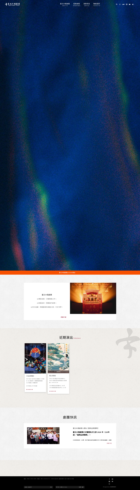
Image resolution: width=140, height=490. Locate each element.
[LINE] (123, 4)
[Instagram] (127, 4)
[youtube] (130, 4)
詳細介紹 (63, 487)
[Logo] (12, 4)
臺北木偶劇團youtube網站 (67, 443)
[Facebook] (120, 4)
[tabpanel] (70, 220)
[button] (116, 4)
